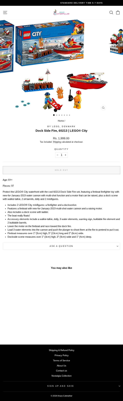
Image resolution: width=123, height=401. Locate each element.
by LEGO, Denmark (61, 126)
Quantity (61, 149)
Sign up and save (60, 386)
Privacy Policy (62, 355)
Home (61, 121)
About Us (61, 366)
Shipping (57, 142)
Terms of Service (61, 360)
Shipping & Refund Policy (61, 350)
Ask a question (61, 246)
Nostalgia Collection (62, 376)
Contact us (61, 370)
